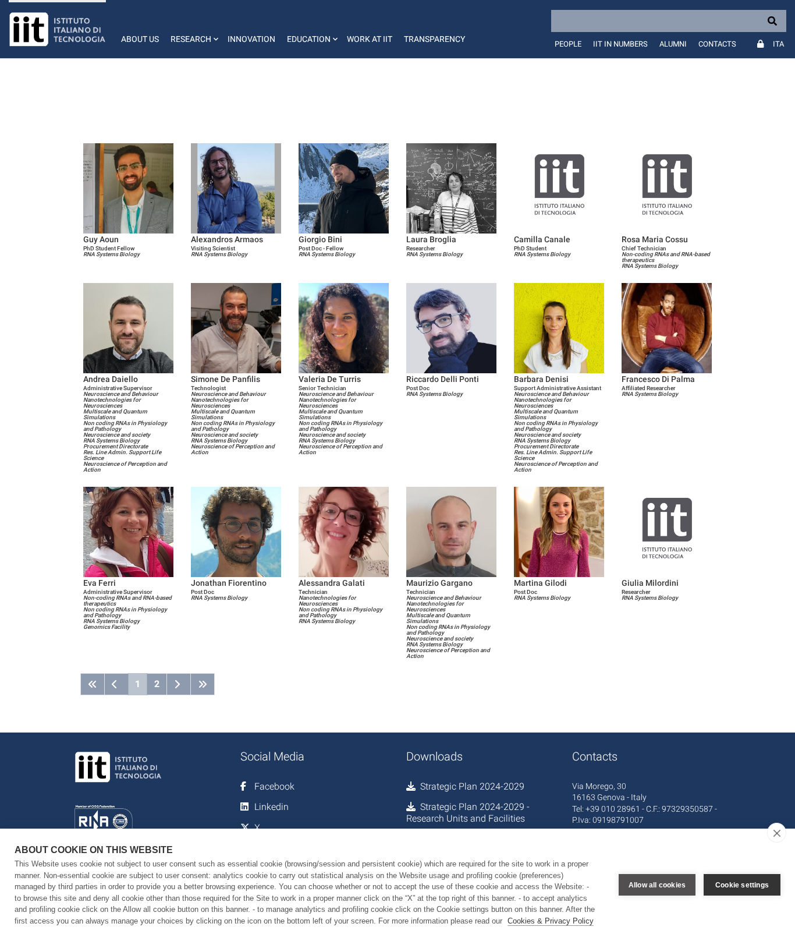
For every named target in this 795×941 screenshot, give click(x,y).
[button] (193, 29)
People (568, 44)
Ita (778, 44)
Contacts (717, 44)
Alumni (673, 44)
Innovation (251, 39)
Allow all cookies (657, 885)
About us (140, 39)
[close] (776, 833)
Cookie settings (742, 885)
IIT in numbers (620, 44)
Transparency (434, 39)
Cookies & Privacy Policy (550, 921)
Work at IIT (369, 39)
